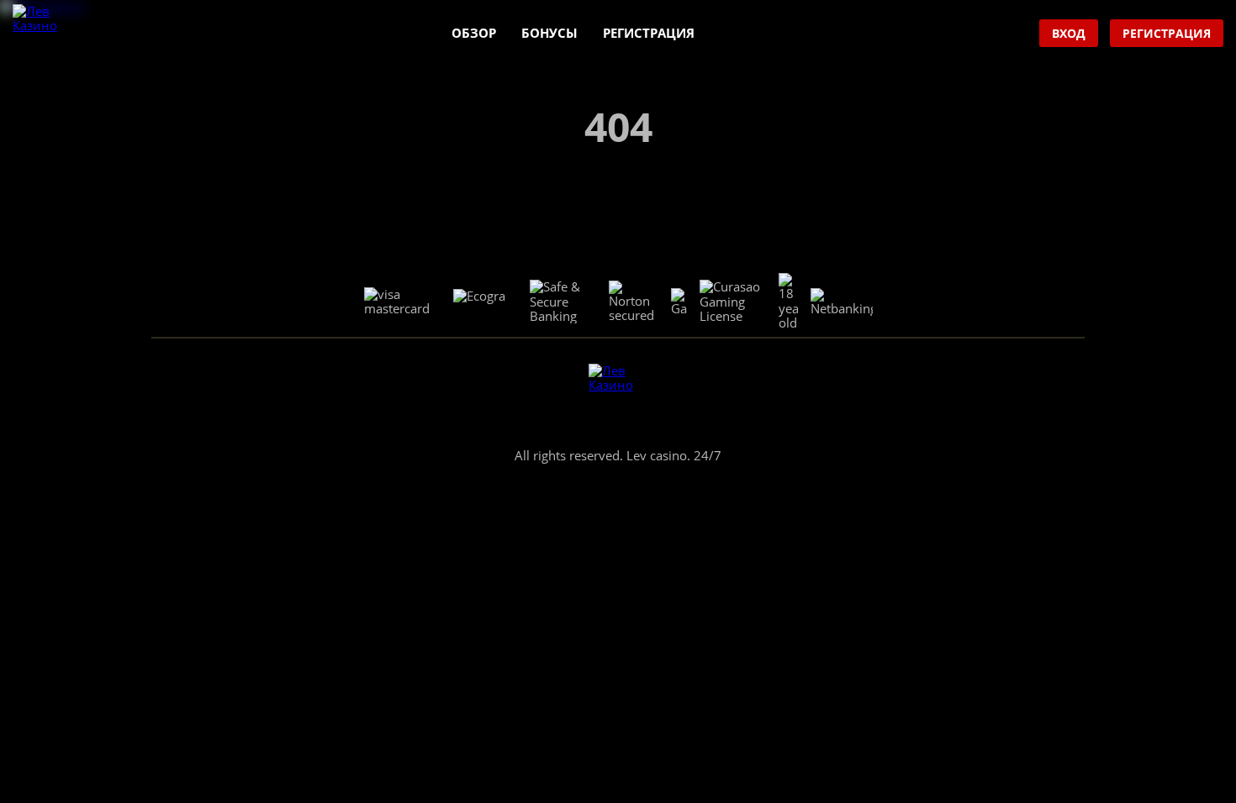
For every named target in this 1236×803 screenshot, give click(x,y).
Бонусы (549, 32)
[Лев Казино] (42, 34)
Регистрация (649, 32)
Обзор (474, 32)
